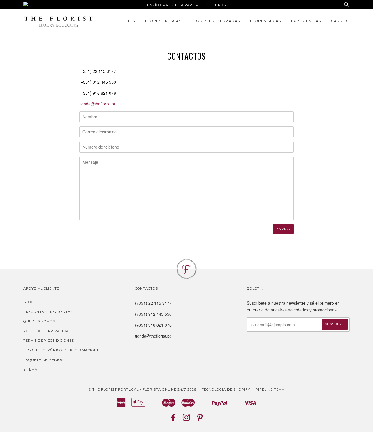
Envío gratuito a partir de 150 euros (186, 5)
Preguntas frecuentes (48, 312)
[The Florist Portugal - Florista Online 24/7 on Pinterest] (200, 419)
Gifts (129, 21)
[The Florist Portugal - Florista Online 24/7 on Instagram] (187, 419)
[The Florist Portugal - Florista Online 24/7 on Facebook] (173, 419)
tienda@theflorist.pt (97, 104)
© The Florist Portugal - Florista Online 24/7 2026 (142, 389)
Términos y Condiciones (48, 340)
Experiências (306, 21)
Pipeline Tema (270, 389)
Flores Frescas (163, 21)
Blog (28, 302)
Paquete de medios (43, 360)
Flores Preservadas (215, 21)
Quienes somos (39, 321)
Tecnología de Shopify (226, 389)
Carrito (340, 21)
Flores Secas (265, 21)
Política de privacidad (47, 331)
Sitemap (31, 369)
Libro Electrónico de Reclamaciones (62, 350)
